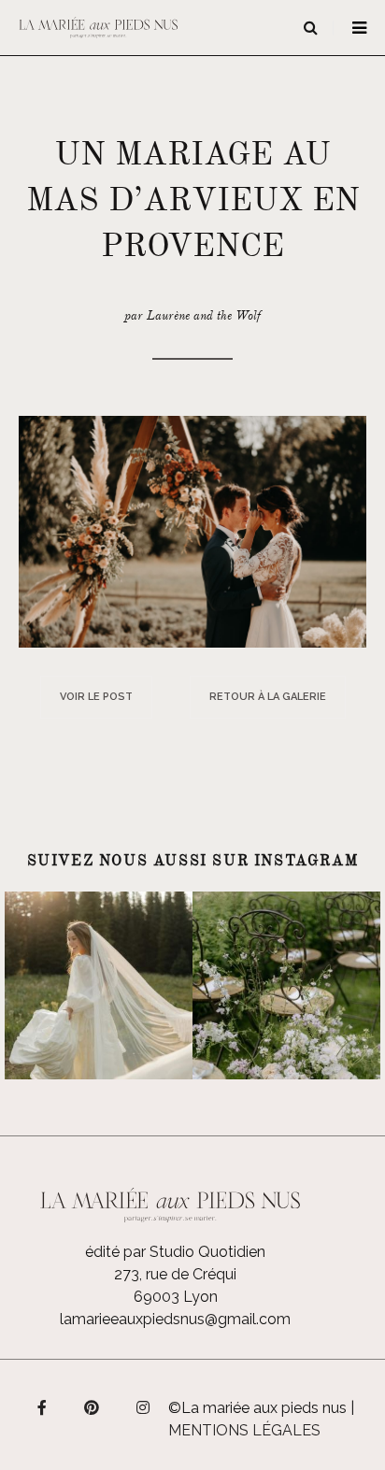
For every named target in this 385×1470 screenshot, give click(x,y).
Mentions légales (244, 1430)
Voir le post (96, 697)
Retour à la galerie (267, 697)
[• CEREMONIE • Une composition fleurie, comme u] (286, 985)
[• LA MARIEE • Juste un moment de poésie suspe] (98, 985)
